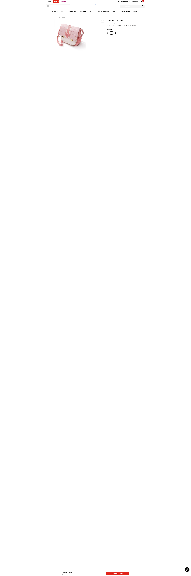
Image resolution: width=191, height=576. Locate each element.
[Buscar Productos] (143, 6)
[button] (111, 33)
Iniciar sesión (135, 1)
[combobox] (132, 6)
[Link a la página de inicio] (56, 17)
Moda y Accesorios (62, 17)
